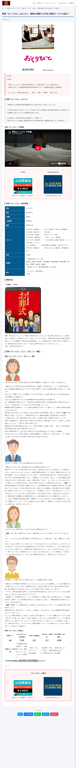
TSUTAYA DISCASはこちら (53, 195)
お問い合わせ (63, 3)
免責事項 (71, 3)
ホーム (3, 8)
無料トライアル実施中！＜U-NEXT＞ (23, 195)
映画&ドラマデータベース (13, 8)
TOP (34, 3)
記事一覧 (39, 3)
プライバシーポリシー (50, 3)
